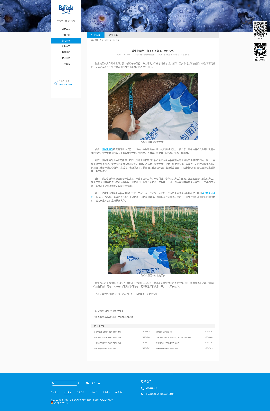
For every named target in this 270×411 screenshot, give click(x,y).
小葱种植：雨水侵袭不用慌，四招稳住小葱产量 (173, 338)
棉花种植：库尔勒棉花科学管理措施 (107, 338)
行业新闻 (115, 40)
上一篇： (107, 311)
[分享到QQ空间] (98, 383)
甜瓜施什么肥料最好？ (164, 332)
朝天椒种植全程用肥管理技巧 (167, 349)
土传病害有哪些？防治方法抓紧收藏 (107, 343)
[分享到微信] (87, 383)
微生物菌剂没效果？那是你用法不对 (107, 332)
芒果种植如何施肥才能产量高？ (168, 343)
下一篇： (112, 317)
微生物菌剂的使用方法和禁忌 (105, 349)
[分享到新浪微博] (93, 383)
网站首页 (66, 29)
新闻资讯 (107, 40)
